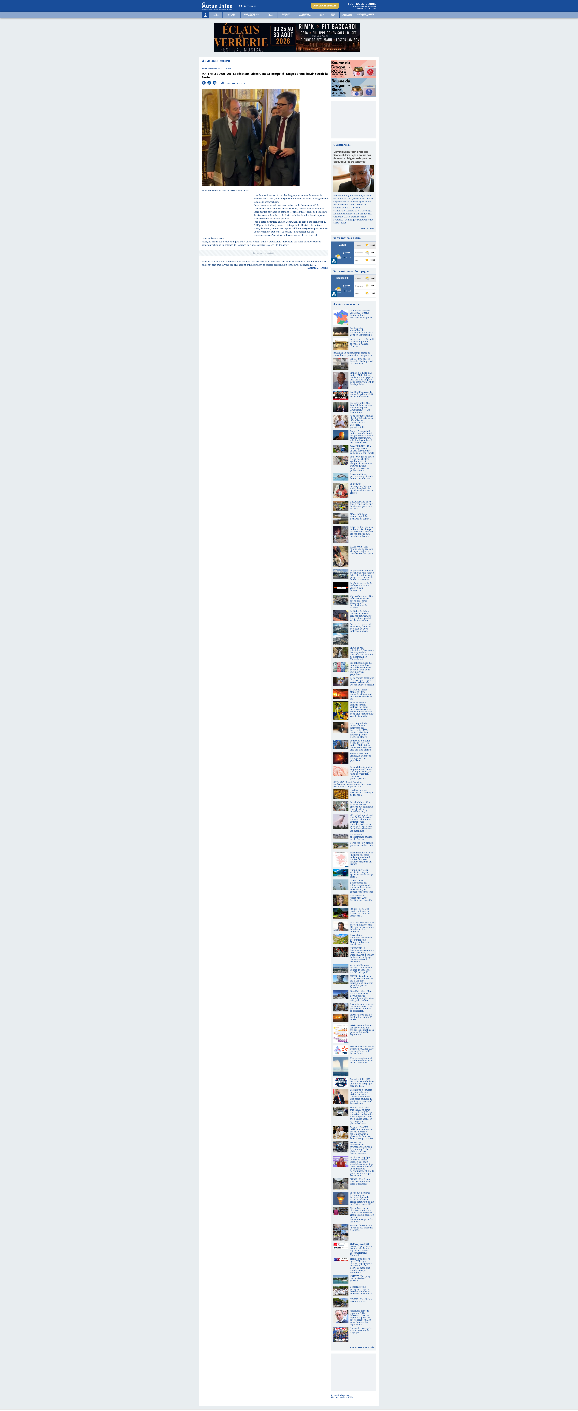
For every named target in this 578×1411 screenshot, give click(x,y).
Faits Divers (270, 15)
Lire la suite (367, 229)
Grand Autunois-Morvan (251, 15)
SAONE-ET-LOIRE (286, 15)
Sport (321, 15)
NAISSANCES (347, 15)
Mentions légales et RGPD (342, 1397)
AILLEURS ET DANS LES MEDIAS (365, 15)
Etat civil (333, 15)
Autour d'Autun (231, 15)
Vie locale (216, 15)
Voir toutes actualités (362, 1348)
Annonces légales (324, 5)
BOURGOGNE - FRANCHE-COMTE (305, 15)
